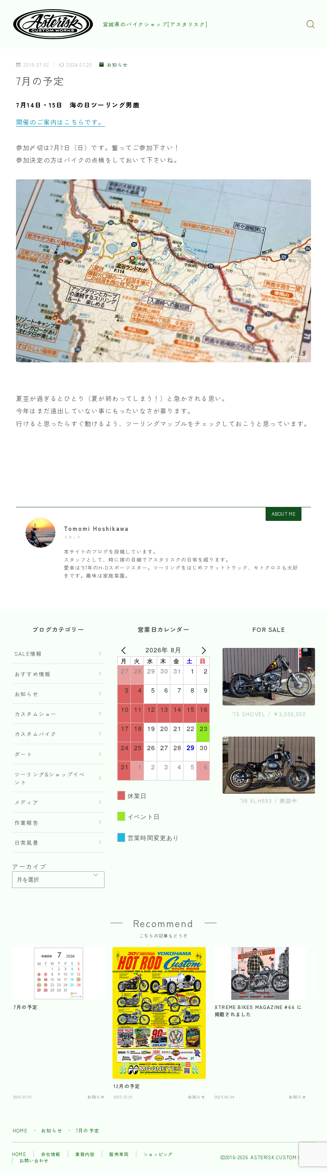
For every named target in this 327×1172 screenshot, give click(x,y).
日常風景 (26, 842)
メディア (26, 802)
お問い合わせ (34, 1160)
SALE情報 (28, 654)
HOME (20, 1130)
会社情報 (51, 1154)
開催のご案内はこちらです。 (60, 122)
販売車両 (119, 1154)
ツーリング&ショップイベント (49, 778)
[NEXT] (202, 650)
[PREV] (124, 650)
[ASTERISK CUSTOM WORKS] (53, 24)
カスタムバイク (35, 734)
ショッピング (158, 1154)
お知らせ (117, 65)
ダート (23, 754)
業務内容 (85, 1154)
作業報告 (26, 822)
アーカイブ (29, 866)
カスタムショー (35, 714)
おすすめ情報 (32, 674)
